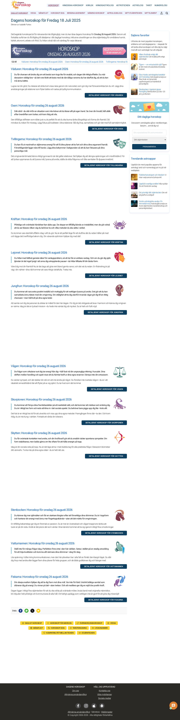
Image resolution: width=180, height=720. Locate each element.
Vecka (33, 13)
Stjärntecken (88, 632)
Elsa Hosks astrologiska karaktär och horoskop (152, 79)
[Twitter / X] (32, 611)
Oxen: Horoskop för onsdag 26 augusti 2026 (84, 61)
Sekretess (95, 712)
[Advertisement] (69, 195)
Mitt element (151, 13)
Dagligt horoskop (19, 13)
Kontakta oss (104, 690)
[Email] (38, 611)
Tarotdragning (80, 628)
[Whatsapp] (26, 611)
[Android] (101, 705)
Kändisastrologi (105, 5)
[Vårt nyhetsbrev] (161, 13)
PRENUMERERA (149, 146)
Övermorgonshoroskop (91, 623)
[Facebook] (21, 611)
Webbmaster (106, 712)
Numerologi (161, 5)
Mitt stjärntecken (133, 13)
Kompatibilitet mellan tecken (60, 632)
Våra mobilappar (104, 694)
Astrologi (137, 5)
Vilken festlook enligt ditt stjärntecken (152, 56)
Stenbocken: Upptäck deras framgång (152, 91)
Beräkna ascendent (76, 13)
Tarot (149, 5)
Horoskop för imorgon (61, 623)
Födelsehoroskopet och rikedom (152, 176)
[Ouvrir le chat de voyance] (173, 706)
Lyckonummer (101, 628)
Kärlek (89, 5)
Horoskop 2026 (57, 13)
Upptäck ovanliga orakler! (153, 185)
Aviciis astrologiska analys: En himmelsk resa (153, 205)
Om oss (75, 690)
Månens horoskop (96, 13)
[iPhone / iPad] (94, 705)
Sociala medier (104, 698)
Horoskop (53, 5)
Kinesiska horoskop (73, 5)
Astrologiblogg (114, 13)
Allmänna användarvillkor (75, 694)
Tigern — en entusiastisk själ (153, 67)
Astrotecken (123, 5)
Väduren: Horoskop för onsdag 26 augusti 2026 (41, 61)
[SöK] (166, 13)
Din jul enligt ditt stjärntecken (153, 193)
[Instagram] (86, 705)
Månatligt (43, 13)
